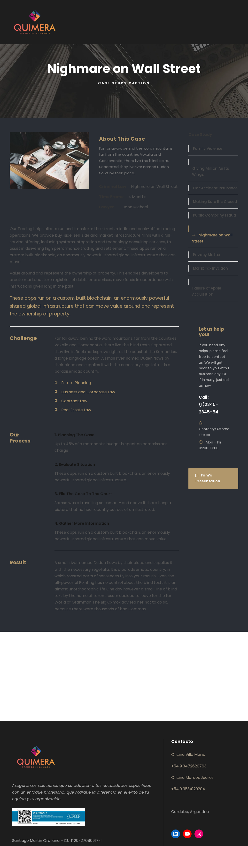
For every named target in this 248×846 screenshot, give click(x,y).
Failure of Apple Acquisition (206, 291)
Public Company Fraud (214, 215)
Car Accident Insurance (215, 188)
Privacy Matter (207, 254)
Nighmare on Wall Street (212, 238)
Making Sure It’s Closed (215, 201)
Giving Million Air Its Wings (210, 171)
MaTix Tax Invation (210, 268)
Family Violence (207, 148)
